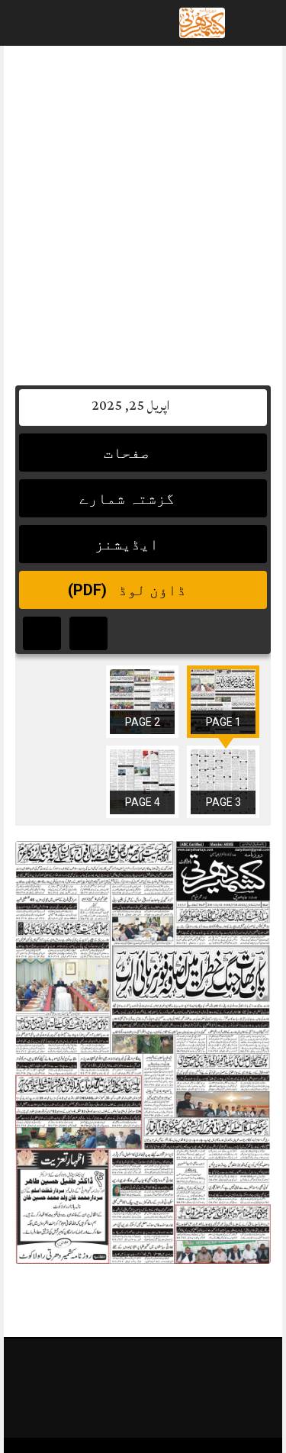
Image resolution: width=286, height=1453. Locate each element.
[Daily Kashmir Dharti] (202, 23)
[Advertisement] (143, 208)
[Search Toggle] (75, 23)
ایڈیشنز (128, 544)
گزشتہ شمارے (128, 498)
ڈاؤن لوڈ (129, 590)
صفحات (128, 452)
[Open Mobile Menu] (255, 23)
